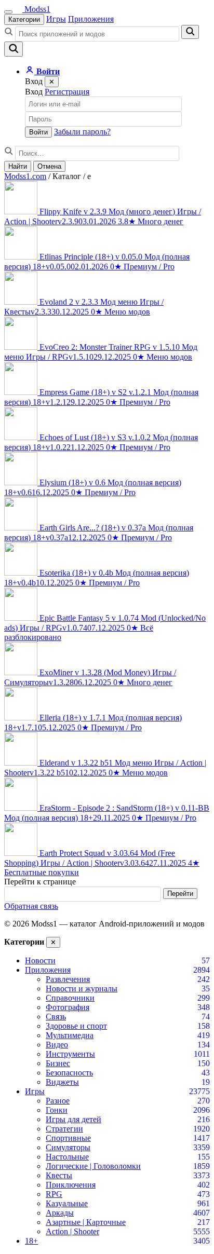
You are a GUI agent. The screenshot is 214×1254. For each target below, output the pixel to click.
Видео (57, 1044)
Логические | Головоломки (93, 1166)
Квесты (59, 1175)
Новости (40, 960)
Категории (24, 19)
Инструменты (70, 1053)
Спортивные (68, 1138)
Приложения (91, 19)
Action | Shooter (72, 1231)
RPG (54, 1194)
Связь (56, 1016)
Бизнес (58, 1063)
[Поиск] (13, 49)
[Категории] (8, 11)
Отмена (49, 166)
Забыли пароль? (82, 131)
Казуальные (67, 1203)
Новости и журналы (81, 988)
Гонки (57, 1110)
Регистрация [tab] (67, 91)
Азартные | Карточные (86, 1222)
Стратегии (64, 1128)
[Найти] (190, 32)
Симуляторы (68, 1147)
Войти (38, 132)
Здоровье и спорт (76, 1025)
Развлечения (68, 979)
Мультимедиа (69, 1035)
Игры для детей (73, 1119)
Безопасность (69, 1072)
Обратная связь (31, 906)
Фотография (67, 1007)
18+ (31, 1240)
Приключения (71, 1184)
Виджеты (62, 1082)
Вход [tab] (34, 91)
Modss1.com (25, 176)
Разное (58, 1100)
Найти (17, 166)
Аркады (60, 1212)
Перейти (180, 893)
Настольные (67, 1156)
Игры (56, 19)
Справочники (70, 997)
